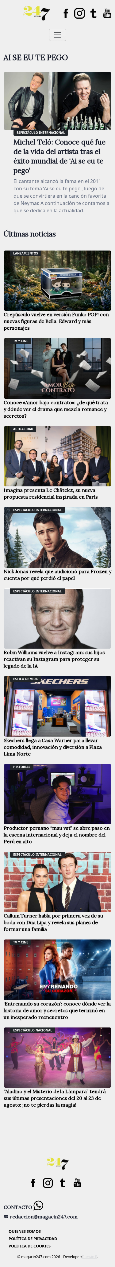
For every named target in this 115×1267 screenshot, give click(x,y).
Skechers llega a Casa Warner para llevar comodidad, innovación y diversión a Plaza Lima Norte (53, 747)
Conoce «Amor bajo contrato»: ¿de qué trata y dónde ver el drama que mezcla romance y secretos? (56, 409)
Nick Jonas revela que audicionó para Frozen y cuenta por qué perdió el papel (57, 574)
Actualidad (23, 429)
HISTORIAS (21, 767)
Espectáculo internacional (41, 132)
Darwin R (89, 1256)
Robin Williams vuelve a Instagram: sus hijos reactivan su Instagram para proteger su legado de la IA (54, 659)
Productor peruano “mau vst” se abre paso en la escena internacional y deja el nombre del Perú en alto (57, 834)
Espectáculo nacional (32, 1030)
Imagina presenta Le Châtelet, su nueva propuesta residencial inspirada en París (51, 493)
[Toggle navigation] (57, 35)
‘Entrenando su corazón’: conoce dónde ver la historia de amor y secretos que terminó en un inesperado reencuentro (57, 1010)
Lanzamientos (25, 253)
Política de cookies (30, 1246)
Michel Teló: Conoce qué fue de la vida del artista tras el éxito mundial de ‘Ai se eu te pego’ (59, 156)
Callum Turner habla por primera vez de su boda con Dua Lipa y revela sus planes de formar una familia (53, 922)
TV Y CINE (20, 341)
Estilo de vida (25, 679)
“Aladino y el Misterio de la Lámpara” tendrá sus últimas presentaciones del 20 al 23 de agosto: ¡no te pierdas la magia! (55, 1098)
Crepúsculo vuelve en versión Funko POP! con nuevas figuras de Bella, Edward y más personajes (56, 321)
